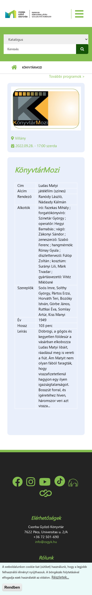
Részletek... (60, 577)
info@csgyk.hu (46, 541)
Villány (20, 138)
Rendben (12, 587)
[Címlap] (28, 13)
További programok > (67, 76)
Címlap (14, 67)
